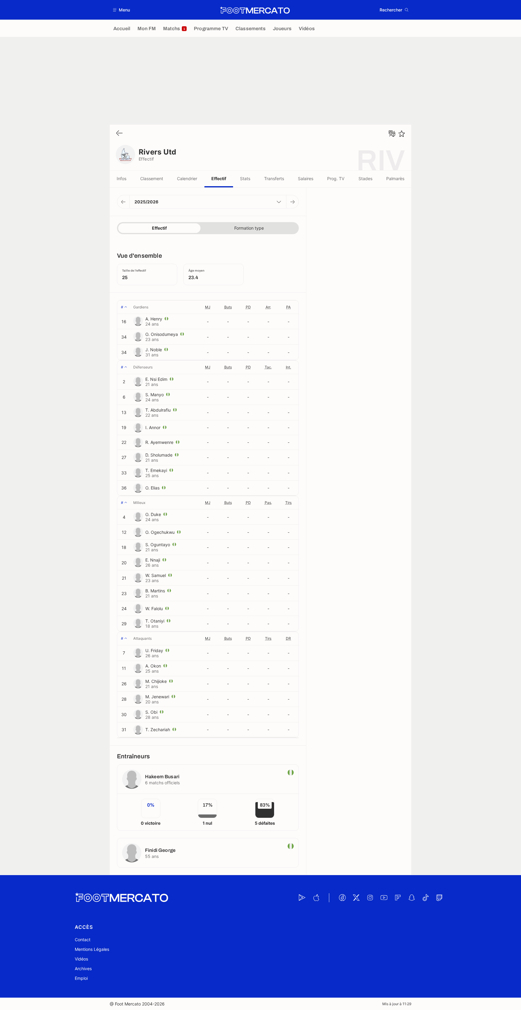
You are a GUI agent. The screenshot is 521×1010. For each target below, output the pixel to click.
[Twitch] (439, 897)
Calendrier (187, 178)
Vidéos (81, 958)
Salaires (305, 178)
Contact (82, 939)
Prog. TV (335, 178)
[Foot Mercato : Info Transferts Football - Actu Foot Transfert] (255, 10)
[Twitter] (356, 897)
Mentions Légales (92, 949)
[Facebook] (342, 897)
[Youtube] (383, 897)
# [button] (122, 307)
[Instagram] (369, 897)
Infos (121, 178)
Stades (365, 178)
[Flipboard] (397, 897)
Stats (245, 178)
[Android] (302, 897)
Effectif (218, 178)
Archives (83, 968)
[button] (122, 10)
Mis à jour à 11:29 (396, 1004)
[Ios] (315, 897)
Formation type (249, 228)
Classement (151, 178)
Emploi (81, 978)
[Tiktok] (425, 897)
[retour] (119, 133)
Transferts (274, 178)
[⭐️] (401, 133)
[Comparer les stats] (392, 133)
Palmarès (395, 178)
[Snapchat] (411, 897)
